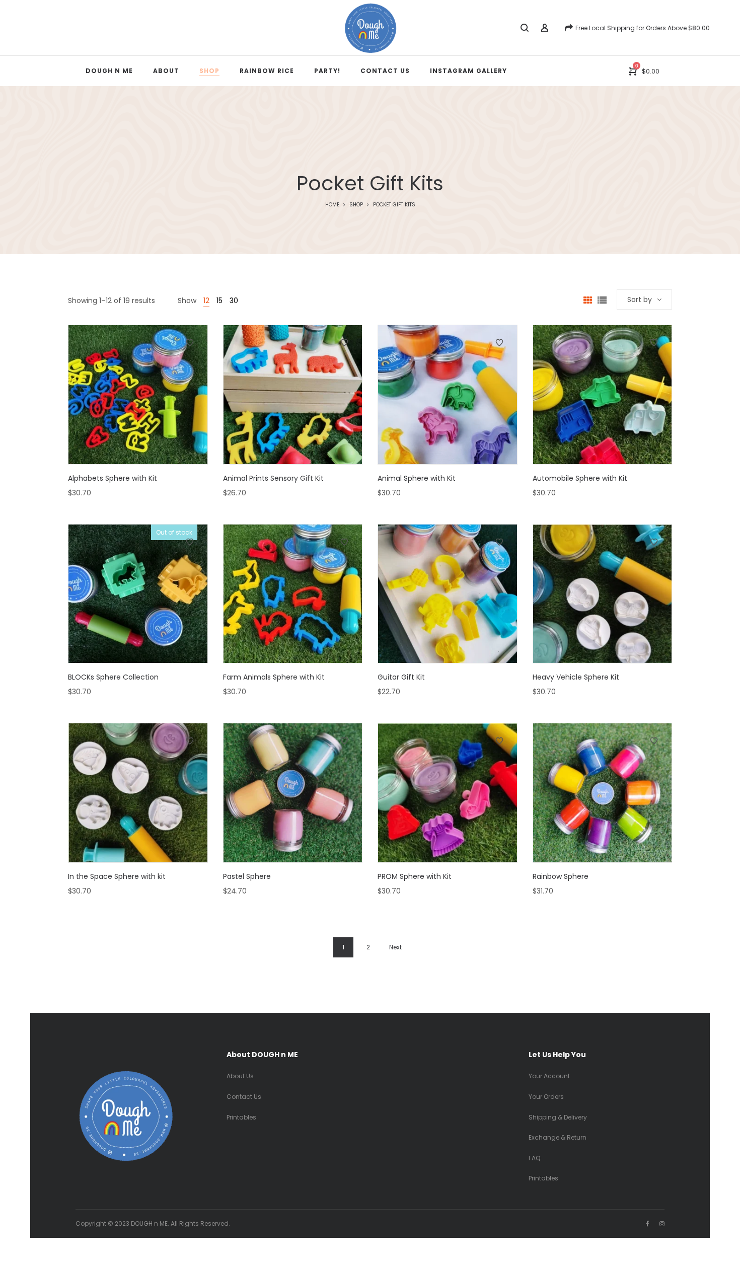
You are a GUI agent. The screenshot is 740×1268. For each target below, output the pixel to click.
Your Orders (546, 1096)
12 (206, 300)
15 (219, 300)
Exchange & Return (557, 1137)
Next (395, 947)
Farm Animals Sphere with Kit (274, 677)
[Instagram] (661, 1223)
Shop (356, 204)
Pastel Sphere (247, 876)
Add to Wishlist (189, 342)
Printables (241, 1117)
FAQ (534, 1158)
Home (332, 204)
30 (234, 300)
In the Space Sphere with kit (117, 876)
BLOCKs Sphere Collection (113, 677)
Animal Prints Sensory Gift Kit (273, 478)
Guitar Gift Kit (401, 677)
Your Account (549, 1076)
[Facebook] (647, 1223)
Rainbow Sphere (560, 876)
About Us (240, 1076)
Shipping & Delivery (558, 1117)
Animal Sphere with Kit (417, 478)
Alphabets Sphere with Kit (112, 478)
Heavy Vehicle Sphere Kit (576, 677)
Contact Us (244, 1096)
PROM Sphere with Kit (415, 876)
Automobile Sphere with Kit (580, 478)
